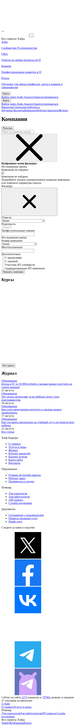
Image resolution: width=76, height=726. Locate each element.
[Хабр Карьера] (15, 35)
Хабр (4, 722)
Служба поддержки (20, 503)
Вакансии (7, 107)
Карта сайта (15, 459)
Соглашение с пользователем (26, 515)
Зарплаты (53, 110)
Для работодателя (19, 496)
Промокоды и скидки (21, 481)
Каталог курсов (17, 456)
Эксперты (19, 110)
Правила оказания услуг (23, 518)
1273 (24, 697)
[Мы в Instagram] (27, 639)
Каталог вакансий (19, 453)
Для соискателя (17, 493)
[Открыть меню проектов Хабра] (2, 31)
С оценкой (11, 261)
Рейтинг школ (16, 478)
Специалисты (21, 107)
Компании (31, 110)
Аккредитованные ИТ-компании (25, 268)
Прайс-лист (15, 521)
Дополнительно (11, 254)
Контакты (14, 462)
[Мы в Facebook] (27, 584)
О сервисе (14, 443)
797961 (46, 697)
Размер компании (11, 240)
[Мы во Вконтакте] (27, 612)
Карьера (19, 722)
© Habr (5, 703)
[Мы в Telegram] (27, 666)
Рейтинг (42, 110)
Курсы (27, 722)
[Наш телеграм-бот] (27, 694)
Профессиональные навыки (18, 230)
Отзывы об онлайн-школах (24, 475)
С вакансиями (13, 257)
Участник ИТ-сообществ (20, 264)
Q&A (11, 722)
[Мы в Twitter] (27, 557)
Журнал (63, 110)
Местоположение (11, 247)
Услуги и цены (17, 447)
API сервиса (15, 499)
